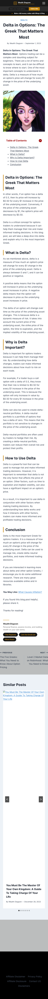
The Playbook (10, 635)
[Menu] (44, 3)
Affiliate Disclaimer (15, 976)
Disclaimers (24, 986)
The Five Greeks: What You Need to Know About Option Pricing (10, 660)
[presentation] (24, 785)
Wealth (24, 20)
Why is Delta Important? (22, 157)
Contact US (35, 981)
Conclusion (15, 164)
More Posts (9, 639)
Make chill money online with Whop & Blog (26, 13)
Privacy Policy (35, 976)
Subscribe (34, 9)
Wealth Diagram (16, 43)
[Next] (41, 799)
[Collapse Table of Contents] (40, 140)
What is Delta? (17, 154)
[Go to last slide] (7, 799)
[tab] (19, 910)
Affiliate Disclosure (16, 981)
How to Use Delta (19, 161)
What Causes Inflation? (30, 592)
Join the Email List (28, 635)
